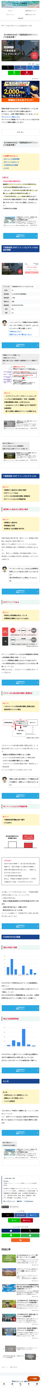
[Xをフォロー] (30, 1231)
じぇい (37, 64)
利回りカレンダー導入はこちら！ (20, 334)
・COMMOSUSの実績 (10, 165)
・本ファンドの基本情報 (11, 159)
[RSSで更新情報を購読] (20, 1240)
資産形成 (6, 1207)
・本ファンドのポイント (11, 162)
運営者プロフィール (17, 1381)
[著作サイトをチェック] (11, 1231)
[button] (37, 686)
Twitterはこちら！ (15, 331)
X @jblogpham (28, 1201)
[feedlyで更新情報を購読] (30, 1235)
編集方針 (19, 1201)
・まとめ (6, 168)
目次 (18, 132)
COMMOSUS (15, 1207)
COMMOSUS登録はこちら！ (20, 235)
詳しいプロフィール (9, 1201)
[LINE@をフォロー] (11, 1235)
